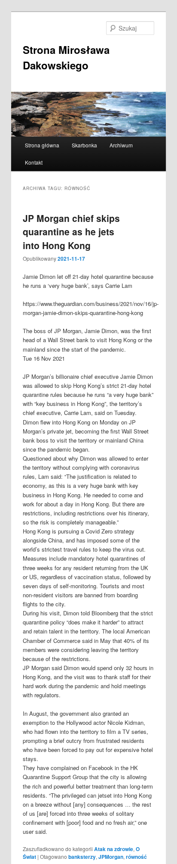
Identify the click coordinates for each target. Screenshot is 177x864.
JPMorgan (110, 857)
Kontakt (34, 162)
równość (136, 857)
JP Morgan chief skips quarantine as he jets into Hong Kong (71, 232)
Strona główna (42, 145)
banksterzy (82, 857)
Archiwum (121, 145)
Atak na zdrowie (113, 849)
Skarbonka (84, 145)
